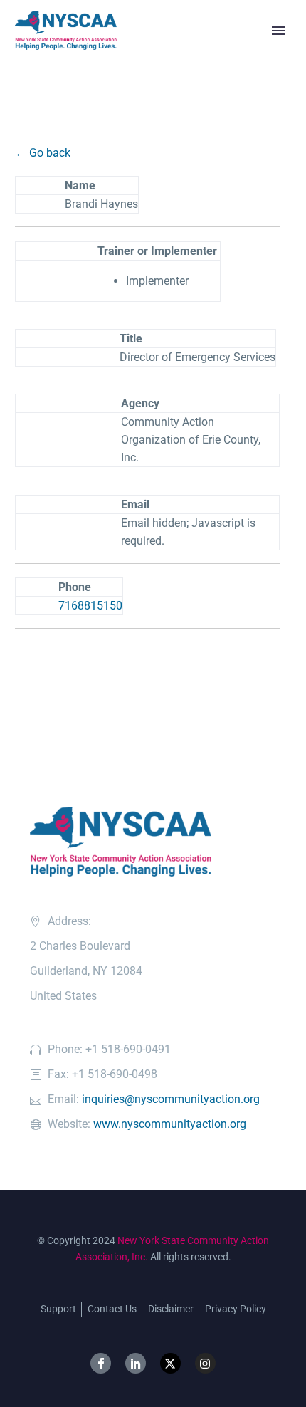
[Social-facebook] (100, 1363)
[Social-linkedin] (135, 1363)
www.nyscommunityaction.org (169, 1124)
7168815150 (90, 605)
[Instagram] (205, 1363)
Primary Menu (278, 30)
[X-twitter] (170, 1363)
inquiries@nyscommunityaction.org (171, 1099)
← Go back (42, 152)
